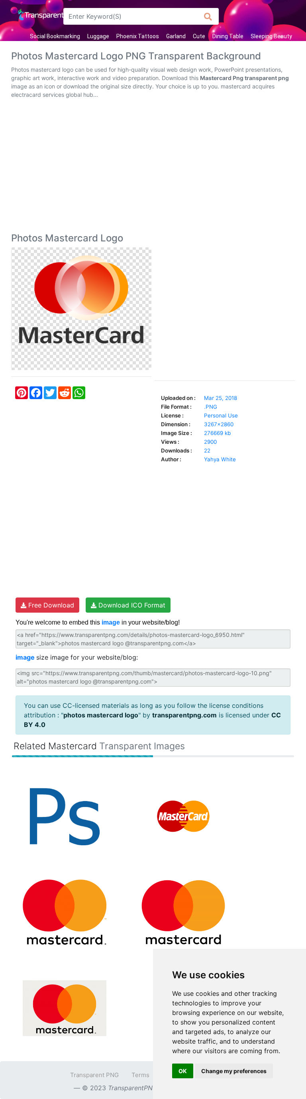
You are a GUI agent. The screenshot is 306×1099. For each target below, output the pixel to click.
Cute (199, 36)
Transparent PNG (94, 1075)
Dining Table (227, 36)
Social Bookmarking (55, 36)
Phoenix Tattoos (137, 36)
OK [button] (182, 1071)
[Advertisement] (153, 167)
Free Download (50, 605)
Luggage (98, 36)
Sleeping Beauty (271, 36)
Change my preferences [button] (234, 1071)
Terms (140, 1075)
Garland (176, 36)
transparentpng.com (184, 715)
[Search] (208, 16)
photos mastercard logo (100, 715)
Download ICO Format (130, 605)
